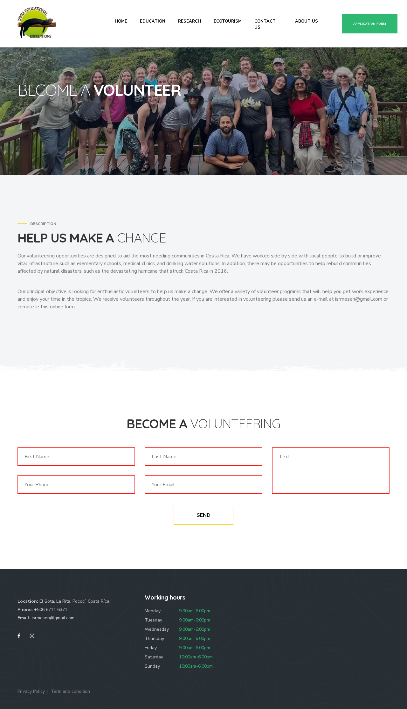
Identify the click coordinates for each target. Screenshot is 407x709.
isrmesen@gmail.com (53, 618)
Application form (369, 24)
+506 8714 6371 (50, 610)
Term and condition (70, 691)
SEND (203, 515)
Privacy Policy (31, 691)
